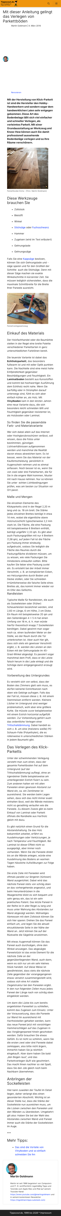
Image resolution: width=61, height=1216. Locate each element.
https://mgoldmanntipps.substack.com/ (27, 1200)
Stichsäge (20, 227)
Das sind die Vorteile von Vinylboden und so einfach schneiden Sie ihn (30, 1151)
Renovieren (16, 92)
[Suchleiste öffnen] (48, 3)
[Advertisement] (30, 59)
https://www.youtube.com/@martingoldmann (30, 1194)
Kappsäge (28, 258)
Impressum (45, 1212)
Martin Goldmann (21, 1176)
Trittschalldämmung (18, 725)
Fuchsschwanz (40, 227)
